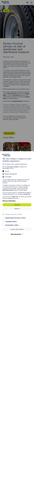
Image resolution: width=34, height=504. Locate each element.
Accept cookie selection (17, 229)
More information (16, 234)
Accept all (17, 204)
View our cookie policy (9, 200)
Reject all (17, 208)
